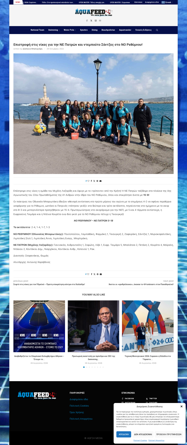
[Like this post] (88, 181)
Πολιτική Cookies (140, 440)
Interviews (138, 2)
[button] (181, 406)
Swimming (53, 30)
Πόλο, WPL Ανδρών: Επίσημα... (124, 2)
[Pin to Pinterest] (97, 181)
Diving (94, 30)
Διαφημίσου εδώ (152, 2)
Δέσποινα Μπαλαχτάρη (32, 49)
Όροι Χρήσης (77, 412)
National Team (37, 30)
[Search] (157, 30)
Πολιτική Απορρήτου (156, 440)
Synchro (84, 30)
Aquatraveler (125, 30)
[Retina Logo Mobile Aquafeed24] (37, 395)
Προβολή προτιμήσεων (168, 434)
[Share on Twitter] (94, 181)
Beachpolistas (108, 30)
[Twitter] (91, 21)
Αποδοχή (124, 434)
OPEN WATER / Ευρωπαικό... (96, 2)
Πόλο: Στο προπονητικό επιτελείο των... (33, 2)
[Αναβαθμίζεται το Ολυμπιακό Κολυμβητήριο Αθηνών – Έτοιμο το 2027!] (39, 326)
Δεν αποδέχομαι (143, 434)
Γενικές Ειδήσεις (143, 30)
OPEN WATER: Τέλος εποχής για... (67, 2)
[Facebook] (87, 21)
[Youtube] (100, 21)
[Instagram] (96, 21)
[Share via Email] (100, 181)
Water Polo (69, 30)
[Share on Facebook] (91, 181)
